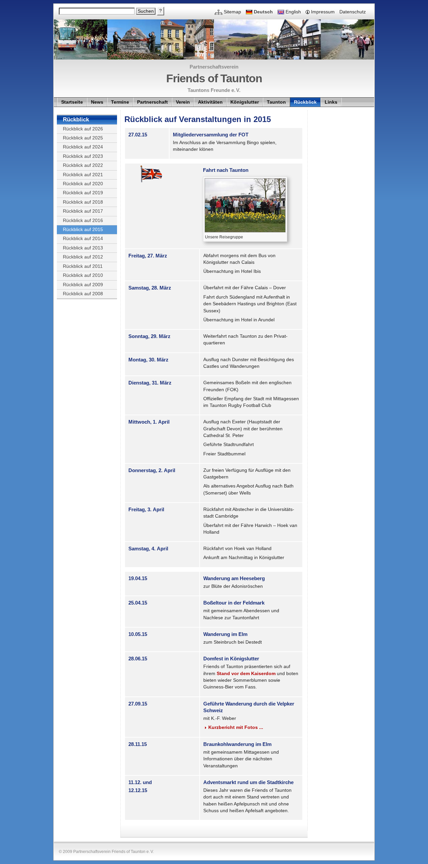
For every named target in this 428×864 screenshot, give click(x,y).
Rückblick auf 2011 (83, 266)
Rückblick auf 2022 (83, 165)
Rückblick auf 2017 (83, 211)
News (97, 102)
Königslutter (244, 102)
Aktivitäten (210, 102)
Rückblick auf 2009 (83, 284)
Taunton (276, 102)
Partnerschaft (152, 102)
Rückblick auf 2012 (83, 256)
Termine (120, 102)
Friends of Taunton (214, 78)
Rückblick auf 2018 (83, 202)
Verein (183, 102)
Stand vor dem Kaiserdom (246, 673)
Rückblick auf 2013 (83, 247)
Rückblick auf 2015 (83, 229)
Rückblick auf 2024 (83, 146)
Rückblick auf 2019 (83, 192)
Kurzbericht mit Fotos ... (235, 727)
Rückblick (305, 102)
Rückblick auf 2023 (83, 156)
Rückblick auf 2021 (83, 174)
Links (331, 102)
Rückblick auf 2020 (83, 183)
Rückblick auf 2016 (83, 220)
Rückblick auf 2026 (83, 128)
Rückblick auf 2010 (83, 275)
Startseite (72, 102)
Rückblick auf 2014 (83, 238)
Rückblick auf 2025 (83, 137)
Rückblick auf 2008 (83, 293)
